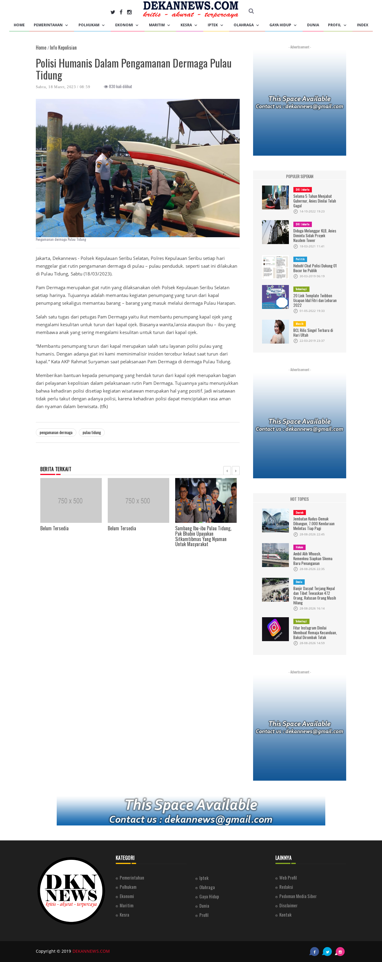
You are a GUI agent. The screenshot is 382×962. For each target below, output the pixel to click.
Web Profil (288, 877)
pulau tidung (92, 432)
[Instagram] (129, 12)
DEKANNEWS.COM (91, 951)
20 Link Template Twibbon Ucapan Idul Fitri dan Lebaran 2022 (315, 300)
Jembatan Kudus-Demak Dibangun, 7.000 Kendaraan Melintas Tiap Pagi (314, 523)
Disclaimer (288, 905)
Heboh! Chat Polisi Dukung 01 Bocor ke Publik (315, 268)
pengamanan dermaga (56, 432)
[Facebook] (121, 12)
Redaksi (286, 886)
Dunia (313, 24)
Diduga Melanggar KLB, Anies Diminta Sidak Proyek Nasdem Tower (314, 235)
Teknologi (301, 289)
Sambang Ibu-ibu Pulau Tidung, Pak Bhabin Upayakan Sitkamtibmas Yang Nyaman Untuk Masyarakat (203, 536)
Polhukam (89, 24)
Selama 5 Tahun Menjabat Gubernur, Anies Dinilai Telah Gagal (314, 201)
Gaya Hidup (280, 24)
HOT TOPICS (299, 499)
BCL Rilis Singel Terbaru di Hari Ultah (313, 332)
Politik (300, 259)
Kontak (285, 914)
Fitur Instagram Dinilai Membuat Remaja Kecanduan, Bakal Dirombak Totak (315, 632)
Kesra (187, 24)
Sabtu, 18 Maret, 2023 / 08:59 (63, 87)
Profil (335, 24)
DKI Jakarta (302, 189)
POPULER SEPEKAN (299, 176)
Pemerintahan (49, 24)
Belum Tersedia (54, 528)
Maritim (157, 24)
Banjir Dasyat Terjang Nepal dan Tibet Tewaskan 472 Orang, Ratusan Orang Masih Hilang (314, 595)
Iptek (213, 24)
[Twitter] (113, 12)
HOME (19, 24)
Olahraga (244, 24)
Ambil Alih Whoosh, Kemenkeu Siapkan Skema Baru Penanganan (312, 558)
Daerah (300, 512)
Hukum (299, 547)
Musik (300, 323)
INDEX (362, 24)
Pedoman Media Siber (298, 896)
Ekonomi (124, 24)
